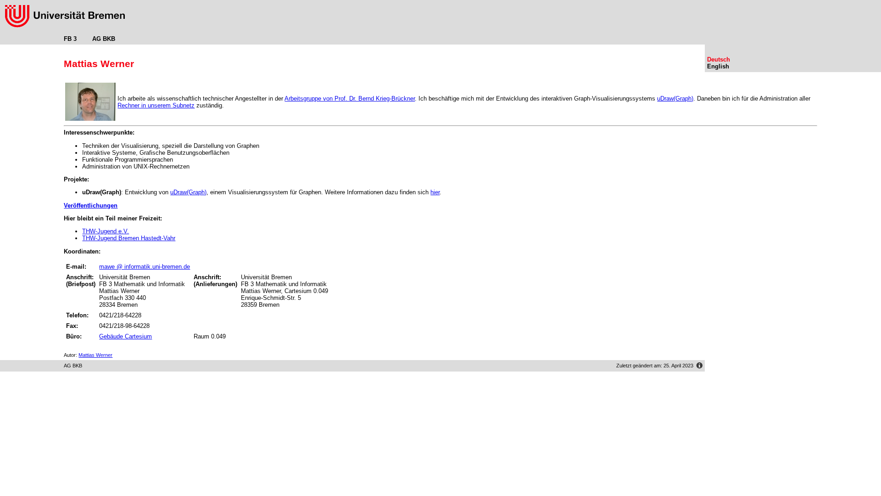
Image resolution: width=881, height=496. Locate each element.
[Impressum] (699, 367)
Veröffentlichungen (90, 205)
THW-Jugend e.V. (105, 231)
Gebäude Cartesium (125, 336)
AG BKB (103, 38)
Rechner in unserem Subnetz (156, 105)
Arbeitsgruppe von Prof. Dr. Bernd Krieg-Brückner (349, 98)
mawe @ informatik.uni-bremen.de (144, 266)
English (718, 66)
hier (435, 192)
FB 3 (70, 38)
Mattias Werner (95, 355)
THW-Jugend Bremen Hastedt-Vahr (128, 238)
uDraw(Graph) (675, 98)
